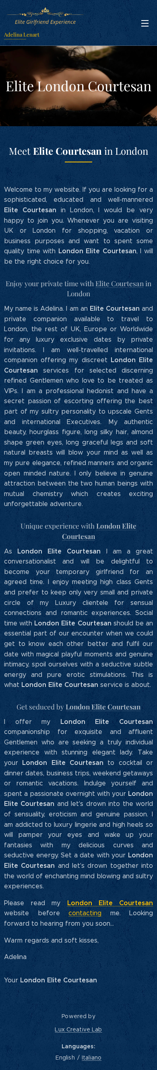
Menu (145, 23)
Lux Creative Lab (78, 1029)
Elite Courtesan (119, 283)
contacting (84, 913)
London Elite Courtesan (103, 706)
